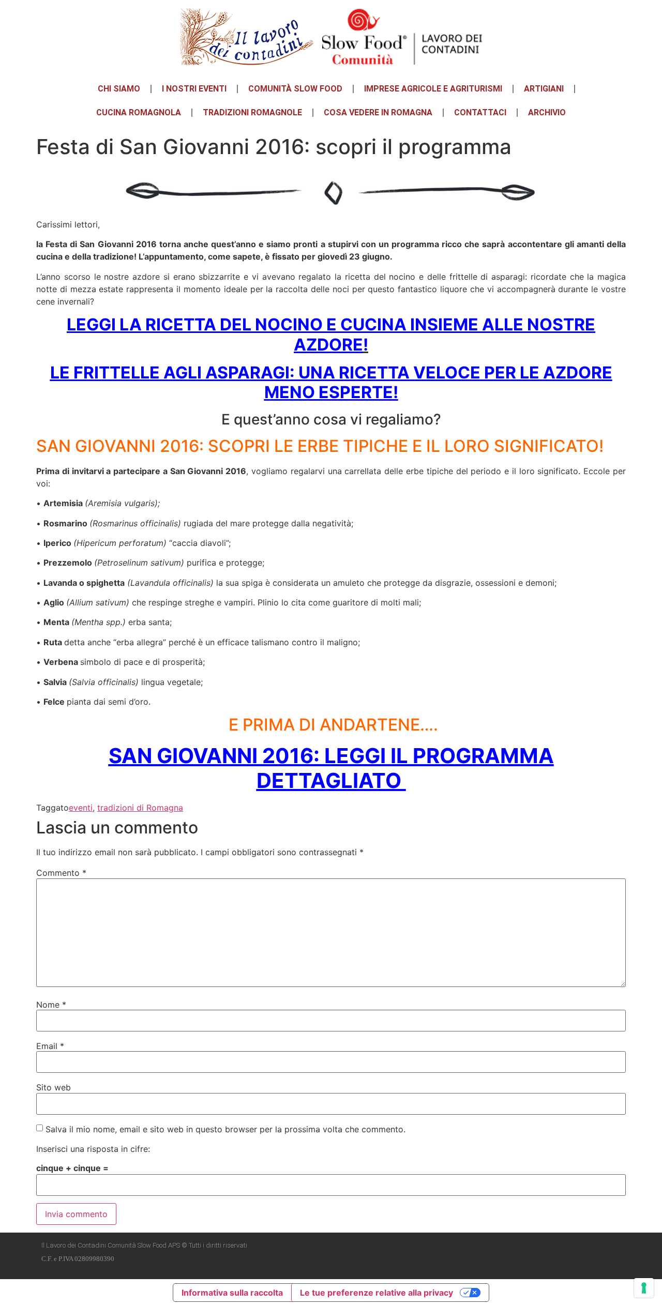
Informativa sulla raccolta (232, 1292)
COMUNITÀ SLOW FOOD (295, 89)
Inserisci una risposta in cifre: (93, 1149)
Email (50, 1046)
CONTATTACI (480, 112)
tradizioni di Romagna (140, 807)
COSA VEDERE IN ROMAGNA (378, 112)
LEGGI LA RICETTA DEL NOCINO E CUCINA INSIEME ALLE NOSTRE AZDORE (331, 334)
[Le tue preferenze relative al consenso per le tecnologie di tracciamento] (644, 1288)
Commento (61, 873)
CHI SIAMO (119, 89)
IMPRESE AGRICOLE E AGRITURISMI (433, 89)
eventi (81, 807)
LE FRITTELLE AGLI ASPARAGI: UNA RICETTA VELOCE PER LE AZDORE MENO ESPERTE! (331, 382)
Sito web (53, 1087)
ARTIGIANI (544, 89)
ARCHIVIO (547, 112)
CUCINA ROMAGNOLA (138, 112)
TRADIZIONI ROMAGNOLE (252, 112)
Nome (51, 1004)
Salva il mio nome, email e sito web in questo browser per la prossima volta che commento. (225, 1129)
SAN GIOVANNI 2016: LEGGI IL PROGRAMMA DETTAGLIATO (331, 768)
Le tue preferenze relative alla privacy (376, 1292)
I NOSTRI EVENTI (194, 89)
